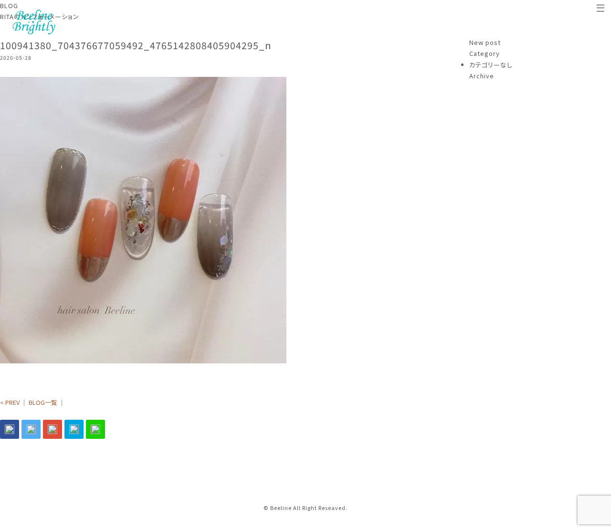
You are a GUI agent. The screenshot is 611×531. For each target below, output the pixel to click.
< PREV (10, 402)
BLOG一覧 (43, 402)
